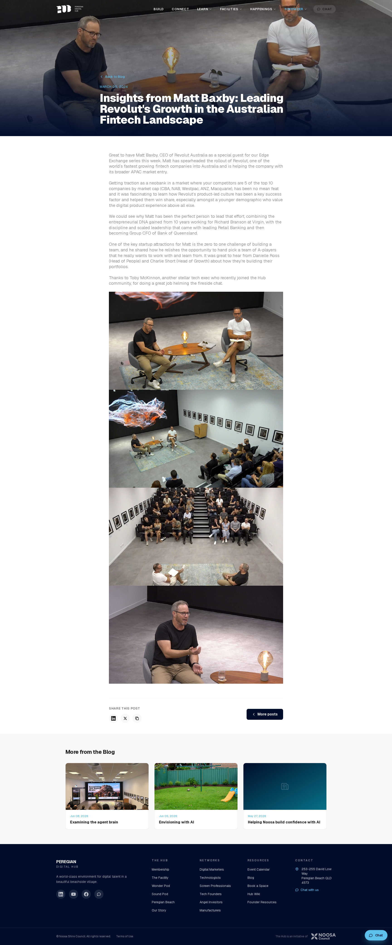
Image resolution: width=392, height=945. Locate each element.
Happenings (261, 9)
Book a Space (257, 886)
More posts (267, 714)
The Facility (160, 878)
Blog (250, 878)
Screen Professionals (215, 886)
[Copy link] (137, 718)
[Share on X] (125, 718)
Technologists (210, 878)
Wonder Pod (161, 886)
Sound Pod (160, 894)
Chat (327, 9)
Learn (202, 9)
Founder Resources (262, 902)
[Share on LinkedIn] (113, 718)
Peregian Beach (163, 902)
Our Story (159, 910)
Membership (160, 869)
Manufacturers (210, 910)
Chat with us (310, 890)
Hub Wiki (253, 894)
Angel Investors (211, 902)
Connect (180, 9)
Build (159, 9)
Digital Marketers (212, 869)
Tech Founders (211, 894)
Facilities (229, 9)
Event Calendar (258, 869)
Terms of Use (124, 936)
